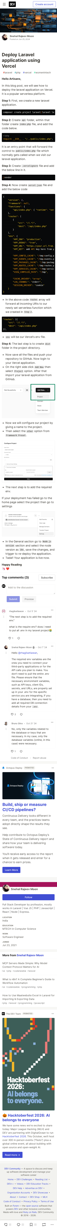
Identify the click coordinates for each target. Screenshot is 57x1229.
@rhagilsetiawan (27, 652)
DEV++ (10, 1183)
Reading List (41, 1179)
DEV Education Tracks (37, 1183)
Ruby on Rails (30, 1212)
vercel (27, 72)
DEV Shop (35, 1197)
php (18, 72)
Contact (23, 1197)
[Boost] (44, 1224)
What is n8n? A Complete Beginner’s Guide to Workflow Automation (28, 983)
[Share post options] (52, 1225)
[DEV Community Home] (12, 4)
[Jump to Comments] (20, 1224)
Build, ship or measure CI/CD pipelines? (24, 807)
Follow (28, 897)
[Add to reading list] (33, 1224)
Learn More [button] (11, 869)
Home (11, 1179)
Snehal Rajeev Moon (22, 36)
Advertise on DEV (33, 1188)
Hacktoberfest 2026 (14, 1136)
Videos (20, 1183)
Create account (44, 4)
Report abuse (39, 758)
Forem (16, 1205)
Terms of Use (47, 1201)
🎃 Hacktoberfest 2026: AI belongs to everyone (26, 1117)
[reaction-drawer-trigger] (7, 1224)
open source (32, 1205)
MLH (45, 1197)
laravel (7, 72)
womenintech (42, 72)
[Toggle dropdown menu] (52, 610)
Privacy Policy (31, 1201)
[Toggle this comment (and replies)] (4, 616)
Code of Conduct (19, 758)
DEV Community (12, 1168)
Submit (13, 599)
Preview (29, 599)
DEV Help (17, 1188)
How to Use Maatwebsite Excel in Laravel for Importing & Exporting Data (28, 999)
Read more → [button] (12, 1154)
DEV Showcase (40, 1192)
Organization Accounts (18, 1192)
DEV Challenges (24, 1179)
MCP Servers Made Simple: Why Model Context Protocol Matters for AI (24, 967)
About (13, 1197)
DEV (16, 1209)
